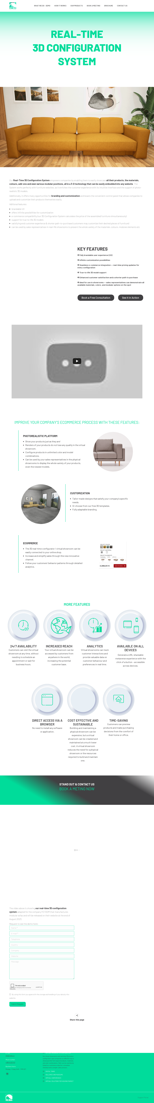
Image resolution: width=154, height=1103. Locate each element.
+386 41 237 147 (10, 1062)
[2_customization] (41, 504)
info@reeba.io (10, 1056)
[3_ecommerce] (113, 555)
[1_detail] (113, 452)
